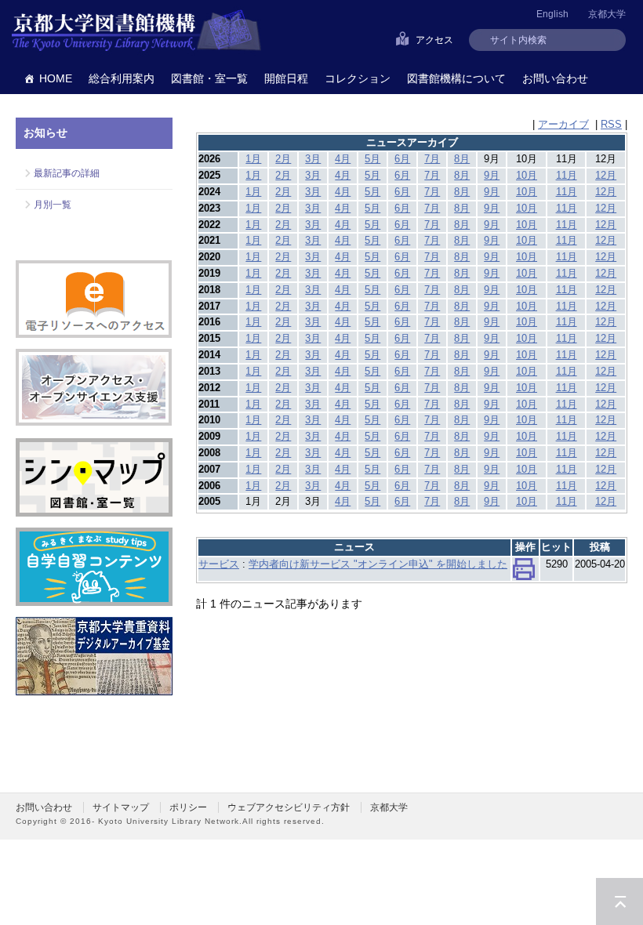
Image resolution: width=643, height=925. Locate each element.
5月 (372, 159)
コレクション (358, 78)
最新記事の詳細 (67, 173)
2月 (283, 159)
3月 (313, 159)
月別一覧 (52, 204)
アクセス (434, 39)
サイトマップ (121, 807)
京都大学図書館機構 (136, 31)
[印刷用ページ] (524, 573)
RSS (611, 124)
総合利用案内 (121, 78)
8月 (462, 159)
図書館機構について (456, 78)
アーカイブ (563, 124)
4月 (343, 159)
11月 (566, 175)
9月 (492, 175)
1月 (253, 159)
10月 (526, 175)
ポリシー (188, 807)
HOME (55, 78)
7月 (432, 159)
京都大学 (607, 14)
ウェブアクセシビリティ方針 (288, 807)
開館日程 (286, 78)
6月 (402, 159)
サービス (218, 564)
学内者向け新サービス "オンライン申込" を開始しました (378, 564)
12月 (605, 175)
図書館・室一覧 (209, 78)
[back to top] (619, 901)
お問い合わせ (555, 78)
